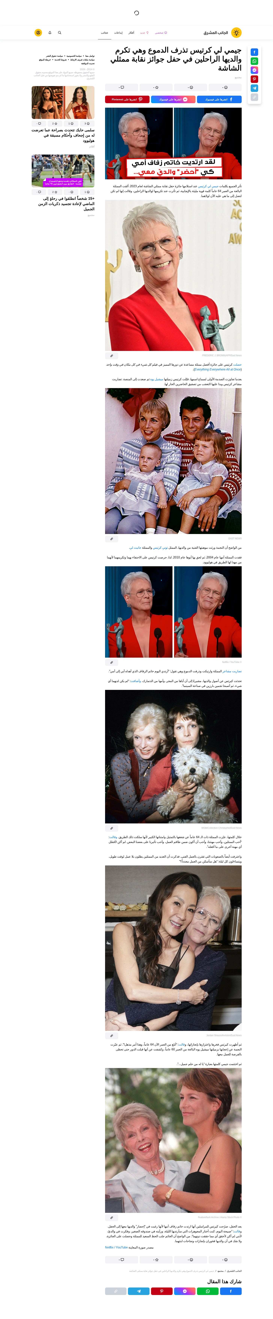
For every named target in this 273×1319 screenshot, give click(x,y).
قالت (181, 1044)
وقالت (113, 837)
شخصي (159, 32)
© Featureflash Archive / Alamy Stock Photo (220, 1217)
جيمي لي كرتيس (208, 186)
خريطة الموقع (45, 60)
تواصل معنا (90, 56)
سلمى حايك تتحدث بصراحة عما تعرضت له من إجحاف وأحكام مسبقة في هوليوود (63, 135)
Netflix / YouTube (116, 1247)
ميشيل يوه (156, 379)
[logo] (223, 32)
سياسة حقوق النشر (54, 56)
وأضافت (136, 681)
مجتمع (91, 214)
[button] (87, 124)
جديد (142, 32)
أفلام (92, 146)
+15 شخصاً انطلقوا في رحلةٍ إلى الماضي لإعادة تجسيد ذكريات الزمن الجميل (66, 203)
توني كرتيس (160, 547)
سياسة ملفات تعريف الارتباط (82, 60)
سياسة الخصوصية (74, 56)
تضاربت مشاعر (232, 671)
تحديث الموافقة (88, 63)
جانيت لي (135, 547)
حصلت (237, 364)
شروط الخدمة (61, 60)
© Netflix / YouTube (232, 662)
